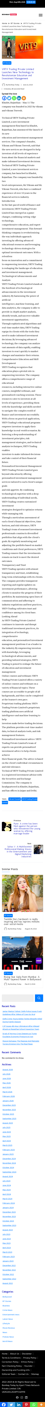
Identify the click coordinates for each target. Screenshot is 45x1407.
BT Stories (7, 63)
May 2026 (6, 1083)
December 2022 (9, 1265)
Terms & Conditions (11, 1358)
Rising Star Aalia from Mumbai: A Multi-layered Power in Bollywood (22, 978)
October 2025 (8, 1114)
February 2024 (8, 1203)
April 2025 (6, 1140)
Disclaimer (27, 1354)
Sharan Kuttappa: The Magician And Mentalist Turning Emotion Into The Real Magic (20, 1043)
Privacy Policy (29, 1358)
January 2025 (8, 1154)
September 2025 (9, 1118)
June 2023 (6, 1238)
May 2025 (6, 1136)
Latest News (7, 1319)
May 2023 (6, 1243)
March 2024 (7, 1198)
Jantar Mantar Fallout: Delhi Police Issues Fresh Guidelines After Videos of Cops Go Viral (22, 1013)
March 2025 (7, 1145)
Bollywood (7, 1296)
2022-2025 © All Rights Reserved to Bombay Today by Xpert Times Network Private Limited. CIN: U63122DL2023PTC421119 (21, 1387)
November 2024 (9, 1163)
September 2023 (9, 1225)
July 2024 (6, 1181)
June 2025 (6, 1132)
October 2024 (8, 1167)
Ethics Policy (27, 1362)
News (4, 1332)
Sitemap (35, 1374)
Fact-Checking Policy (12, 1366)
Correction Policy (10, 1362)
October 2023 (8, 1221)
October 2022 (8, 1274)
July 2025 (6, 1127)
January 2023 (8, 1261)
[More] (24, 98)
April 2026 (6, 1087)
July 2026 (6, 1074)
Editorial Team (8, 1374)
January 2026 (8, 1100)
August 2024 (7, 1176)
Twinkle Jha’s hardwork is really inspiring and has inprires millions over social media (22, 922)
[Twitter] (9, 98)
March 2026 (7, 1091)
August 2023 (7, 1230)
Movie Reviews (8, 1328)
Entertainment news (10, 1314)
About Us (14, 1354)
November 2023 (9, 1216)
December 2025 (9, 1105)
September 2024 (9, 1172)
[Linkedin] (19, 98)
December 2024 (9, 1158)
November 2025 (9, 1109)
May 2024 (6, 1189)
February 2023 (8, 1256)
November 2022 (9, 1270)
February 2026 (8, 1096)
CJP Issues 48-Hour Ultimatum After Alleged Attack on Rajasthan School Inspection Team (20, 1028)
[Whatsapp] (14, 98)
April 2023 (6, 1247)
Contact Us (23, 1374)
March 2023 (7, 1252)
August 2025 (7, 1123)
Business (6, 1305)
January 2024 (8, 1207)
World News (7, 1341)
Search (39, 998)
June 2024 (6, 1185)
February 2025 (8, 1149)
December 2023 (9, 1212)
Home (5, 1354)
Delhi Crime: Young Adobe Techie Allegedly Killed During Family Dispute (22, 1020)
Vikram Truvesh (14, 799)
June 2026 (6, 1078)
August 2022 (7, 1283)
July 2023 (6, 1234)
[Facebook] (4, 98)
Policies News (8, 1336)
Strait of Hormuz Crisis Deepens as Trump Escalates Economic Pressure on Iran (19, 1035)
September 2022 (9, 1278)
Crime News (7, 1310)
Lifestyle (6, 1323)
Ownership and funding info (16, 1370)
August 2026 (7, 1069)
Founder (28, 1366)
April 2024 (6, 1194)
